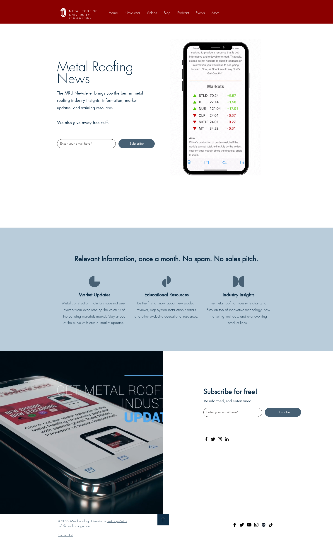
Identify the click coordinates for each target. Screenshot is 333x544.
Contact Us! (65, 535)
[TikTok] (271, 525)
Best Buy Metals (117, 521)
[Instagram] (220, 439)
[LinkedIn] (226, 439)
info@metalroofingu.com (74, 526)
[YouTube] (249, 525)
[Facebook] (206, 439)
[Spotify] (263, 525)
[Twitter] (213, 439)
